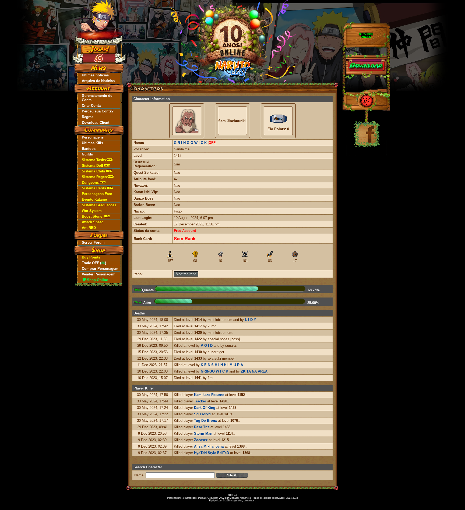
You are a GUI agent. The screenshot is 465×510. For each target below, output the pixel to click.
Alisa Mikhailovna (209, 446)
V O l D (207, 345)
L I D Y (250, 320)
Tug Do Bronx (205, 421)
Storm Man (203, 433)
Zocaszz (201, 440)
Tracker (200, 401)
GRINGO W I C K (214, 371)
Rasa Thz (201, 427)
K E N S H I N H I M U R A (222, 365)
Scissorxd (202, 414)
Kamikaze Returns (209, 395)
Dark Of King (204, 408)
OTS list (232, 495)
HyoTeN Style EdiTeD (211, 453)
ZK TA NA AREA (254, 371)
